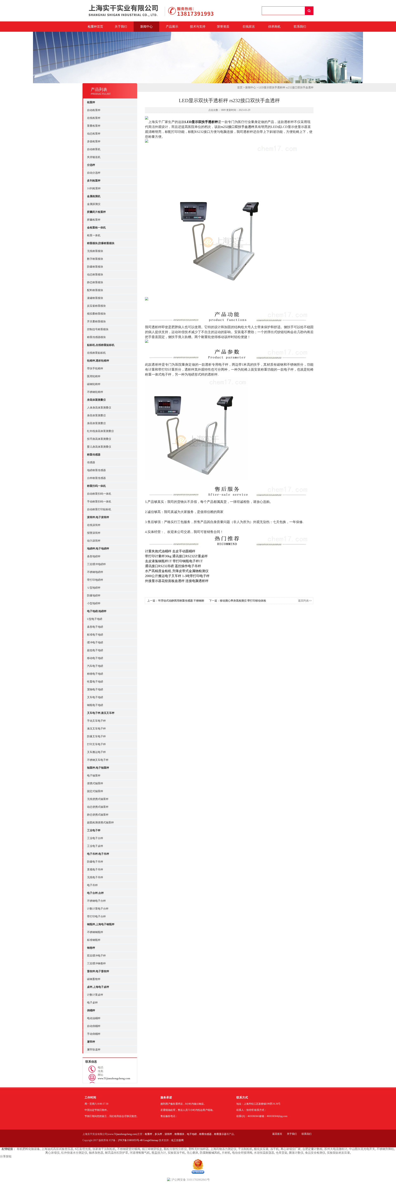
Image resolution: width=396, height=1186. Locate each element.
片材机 (226, 1152)
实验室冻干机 (176, 1152)
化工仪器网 (177, 1140)
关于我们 (121, 26)
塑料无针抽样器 (199, 1149)
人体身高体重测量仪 (99, 407)
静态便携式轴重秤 (97, 814)
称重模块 (179, 1134)
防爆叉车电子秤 (96, 736)
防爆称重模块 (95, 266)
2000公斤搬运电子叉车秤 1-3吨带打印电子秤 (177, 576)
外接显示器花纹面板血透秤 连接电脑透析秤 (177, 581)
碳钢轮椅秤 (93, 384)
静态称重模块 (95, 282)
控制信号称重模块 (97, 329)
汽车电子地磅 (95, 665)
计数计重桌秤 (95, 994)
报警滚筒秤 (93, 532)
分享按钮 (6, 1156)
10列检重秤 (94, 188)
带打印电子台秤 (96, 916)
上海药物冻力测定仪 (223, 1149)
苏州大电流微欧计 (335, 1149)
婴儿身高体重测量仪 (99, 446)
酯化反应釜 (261, 1149)
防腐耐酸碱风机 (210, 1152)
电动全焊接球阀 (242, 1152)
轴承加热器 (96, 1152)
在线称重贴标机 (96, 352)
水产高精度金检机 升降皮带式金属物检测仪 (177, 571)
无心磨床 (192, 1152)
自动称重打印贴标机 (99, 509)
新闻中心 (146, 26)
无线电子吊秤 (95, 877)
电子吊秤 (92, 885)
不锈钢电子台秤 (96, 900)
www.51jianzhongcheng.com (122, 1134)
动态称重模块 (95, 274)
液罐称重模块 (95, 298)
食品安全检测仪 (315, 1152)
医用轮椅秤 (93, 376)
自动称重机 (93, 149)
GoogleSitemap (150, 1140)
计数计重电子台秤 (97, 908)
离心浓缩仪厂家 (290, 1149)
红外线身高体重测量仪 (100, 431)
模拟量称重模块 (96, 313)
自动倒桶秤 (93, 1026)
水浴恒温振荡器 (264, 1152)
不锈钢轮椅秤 (95, 391)
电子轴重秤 (93, 775)
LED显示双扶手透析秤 (201, 122)
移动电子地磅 (95, 658)
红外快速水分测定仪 (74, 1152)
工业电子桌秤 (95, 846)
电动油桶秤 (93, 1018)
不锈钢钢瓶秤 (95, 932)
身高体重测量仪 (96, 415)
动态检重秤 (93, 133)
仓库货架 (281, 1152)
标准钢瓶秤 (93, 939)
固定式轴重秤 (95, 791)
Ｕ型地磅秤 (93, 587)
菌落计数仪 (296, 1152)
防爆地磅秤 (93, 595)
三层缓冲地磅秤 (96, 564)
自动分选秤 (93, 172)
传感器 (91, 462)
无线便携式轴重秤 (97, 799)
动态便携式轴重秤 (97, 806)
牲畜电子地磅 (95, 681)
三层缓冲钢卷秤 (96, 963)
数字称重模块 (95, 258)
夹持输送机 (93, 157)
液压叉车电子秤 (96, 728)
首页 (240, 87)
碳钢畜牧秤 (93, 979)
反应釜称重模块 (96, 305)
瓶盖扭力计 (159, 1152)
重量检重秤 (93, 125)
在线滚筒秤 (93, 525)
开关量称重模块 (96, 321)
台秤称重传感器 (96, 478)
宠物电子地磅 (95, 689)
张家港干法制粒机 (104, 1149)
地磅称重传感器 (96, 470)
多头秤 (158, 1134)
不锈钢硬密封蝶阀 (128, 1149)
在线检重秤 (93, 117)
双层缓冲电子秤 (96, 955)
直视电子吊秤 (95, 869)
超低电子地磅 (95, 650)
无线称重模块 (95, 251)
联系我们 (300, 26)
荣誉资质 (223, 26)
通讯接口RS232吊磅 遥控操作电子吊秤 (173, 566)
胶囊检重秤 (93, 219)
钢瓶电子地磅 (95, 705)
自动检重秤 (93, 110)
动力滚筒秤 (93, 540)
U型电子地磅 (94, 619)
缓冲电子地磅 (95, 642)
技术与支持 (197, 26)
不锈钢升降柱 (385, 1149)
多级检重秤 (93, 141)
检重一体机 (93, 235)
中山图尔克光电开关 (362, 1149)
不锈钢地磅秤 (95, 572)
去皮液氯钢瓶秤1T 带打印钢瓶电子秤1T (174, 561)
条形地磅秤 (93, 556)
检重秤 (148, 1134)
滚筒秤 (168, 1134)
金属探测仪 (93, 204)
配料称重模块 (95, 290)
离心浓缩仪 (52, 1152)
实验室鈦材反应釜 (338, 1152)
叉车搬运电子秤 (96, 752)
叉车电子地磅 (95, 697)
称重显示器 (220, 1134)
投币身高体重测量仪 (99, 438)
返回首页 (277, 1133)
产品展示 (172, 26)
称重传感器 (205, 1134)
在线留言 (249, 26)
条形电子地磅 (95, 626)
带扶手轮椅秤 (95, 368)
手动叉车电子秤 (96, 720)
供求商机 (274, 26)
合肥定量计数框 (312, 1149)
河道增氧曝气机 (140, 1152)
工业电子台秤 (95, 838)
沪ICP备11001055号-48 (130, 1140)
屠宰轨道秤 (93, 1049)
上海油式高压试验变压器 (57, 1149)
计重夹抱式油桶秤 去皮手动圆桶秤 (170, 551)
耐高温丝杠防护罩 (116, 1152)
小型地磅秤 (93, 603)
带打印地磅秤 (95, 579)
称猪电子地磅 (95, 673)
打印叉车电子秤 (96, 744)
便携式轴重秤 (95, 783)
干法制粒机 (245, 1149)
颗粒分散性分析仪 (175, 1149)
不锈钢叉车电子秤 (97, 759)
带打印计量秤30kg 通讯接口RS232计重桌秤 (176, 556)
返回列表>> (305, 600)
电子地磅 (192, 1134)
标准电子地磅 (95, 634)
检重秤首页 (95, 26)
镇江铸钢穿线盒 (152, 1149)
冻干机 (274, 1149)
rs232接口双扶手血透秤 (238, 127)
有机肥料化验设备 (28, 1149)
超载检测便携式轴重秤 (100, 822)
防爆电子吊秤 (95, 861)
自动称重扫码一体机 (99, 493)
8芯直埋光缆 (83, 1149)
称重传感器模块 (96, 337)
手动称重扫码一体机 (99, 501)
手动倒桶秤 (93, 1033)
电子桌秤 (92, 1002)
